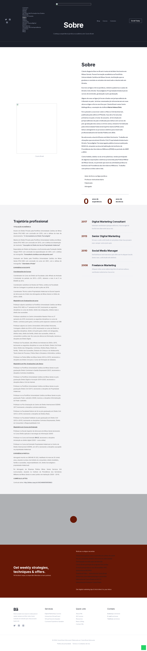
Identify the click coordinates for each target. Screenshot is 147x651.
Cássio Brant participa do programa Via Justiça (92, 564)
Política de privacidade (64, 643)
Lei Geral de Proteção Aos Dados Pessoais (33, 14)
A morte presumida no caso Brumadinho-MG (91, 567)
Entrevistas (26, 26)
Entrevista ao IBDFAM (84, 570)
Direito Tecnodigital (29, 23)
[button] (135, 21)
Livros (24, 24)
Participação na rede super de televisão (89, 561)
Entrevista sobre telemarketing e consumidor (91, 576)
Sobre (24, 17)
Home (24, 10)
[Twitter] (6, 19)
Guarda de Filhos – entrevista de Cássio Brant (91, 573)
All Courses (79, 616)
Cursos (24, 9)
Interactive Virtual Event (52, 616)
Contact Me (80, 624)
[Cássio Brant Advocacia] (73, 21)
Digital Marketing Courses (53, 613)
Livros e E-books (27, 16)
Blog (24, 30)
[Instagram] (7, 22)
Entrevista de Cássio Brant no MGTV (88, 579)
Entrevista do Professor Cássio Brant (88, 582)
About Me (79, 613)
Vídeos (24, 20)
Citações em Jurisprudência (31, 27)
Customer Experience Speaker (54, 621)
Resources (79, 619)
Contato (25, 7)
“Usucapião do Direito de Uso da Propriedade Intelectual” (41, 245)
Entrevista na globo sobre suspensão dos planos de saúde (95, 555)
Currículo (25, 21)
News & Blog (80, 621)
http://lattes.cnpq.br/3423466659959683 (38, 482)
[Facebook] (10, 19)
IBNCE (37, 437)
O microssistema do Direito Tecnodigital (37, 236)
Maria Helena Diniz (115, 107)
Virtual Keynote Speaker (52, 619)
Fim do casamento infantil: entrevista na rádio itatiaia (94, 558)
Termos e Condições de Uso (81, 643)
